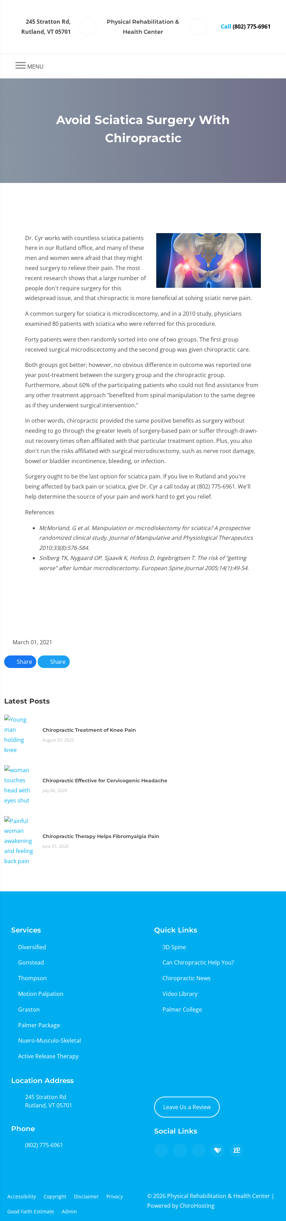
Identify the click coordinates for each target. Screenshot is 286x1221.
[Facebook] (180, 1150)
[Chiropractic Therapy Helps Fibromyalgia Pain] (20, 840)
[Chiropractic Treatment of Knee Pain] (20, 734)
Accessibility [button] (21, 1196)
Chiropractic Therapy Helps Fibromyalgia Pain (101, 836)
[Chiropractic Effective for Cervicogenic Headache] (20, 785)
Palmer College (182, 1009)
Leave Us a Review (187, 1107)
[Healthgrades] (218, 1150)
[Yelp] (199, 1150)
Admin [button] (69, 1211)
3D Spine (174, 947)
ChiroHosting (197, 1206)
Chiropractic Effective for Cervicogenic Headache (105, 780)
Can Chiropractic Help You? (198, 962)
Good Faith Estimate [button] (30, 1211)
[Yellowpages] (236, 1150)
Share (23, 662)
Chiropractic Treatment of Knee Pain (89, 730)
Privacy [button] (114, 1196)
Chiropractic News (187, 978)
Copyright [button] (55, 1196)
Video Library (180, 994)
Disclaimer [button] (86, 1196)
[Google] (161, 1150)
